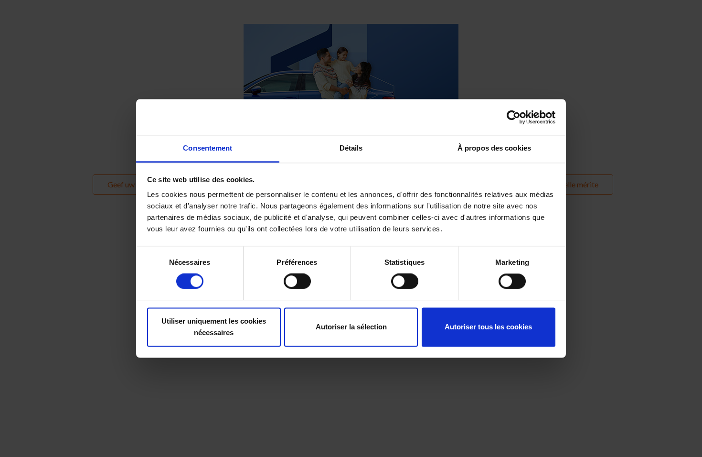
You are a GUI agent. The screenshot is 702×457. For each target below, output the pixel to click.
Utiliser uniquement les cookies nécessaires (213, 327)
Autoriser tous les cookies (488, 327)
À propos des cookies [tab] (494, 148)
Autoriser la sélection (351, 327)
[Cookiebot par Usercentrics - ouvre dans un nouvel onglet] (513, 117)
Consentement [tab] (207, 148)
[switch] (297, 281)
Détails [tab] (351, 148)
